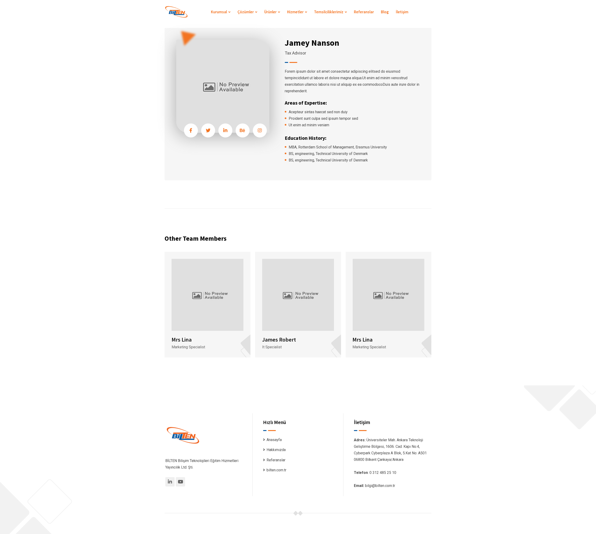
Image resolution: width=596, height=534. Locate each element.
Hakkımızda (276, 450)
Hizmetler (295, 11)
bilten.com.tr (276, 470)
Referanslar (364, 11)
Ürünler (270, 11)
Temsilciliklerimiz (328, 11)
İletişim (402, 11)
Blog (385, 11)
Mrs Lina (182, 339)
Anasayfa (274, 440)
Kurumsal (219, 11)
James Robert (279, 339)
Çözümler (245, 11)
